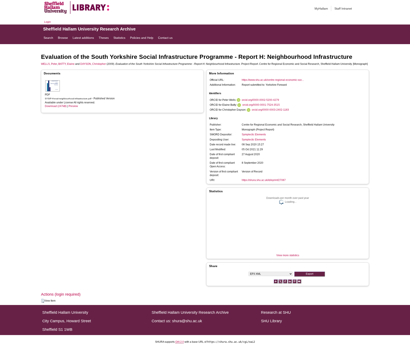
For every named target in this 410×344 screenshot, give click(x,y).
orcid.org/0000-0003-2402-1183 (270, 109)
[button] (42, 301)
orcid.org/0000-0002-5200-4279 (260, 99)
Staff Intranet (343, 8)
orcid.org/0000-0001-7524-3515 (261, 104)
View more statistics (287, 255)
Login (47, 21)
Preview (73, 106)
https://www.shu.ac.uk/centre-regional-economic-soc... (273, 79)
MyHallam (321, 8)
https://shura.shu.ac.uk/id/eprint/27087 (264, 180)
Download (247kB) (56, 106)
